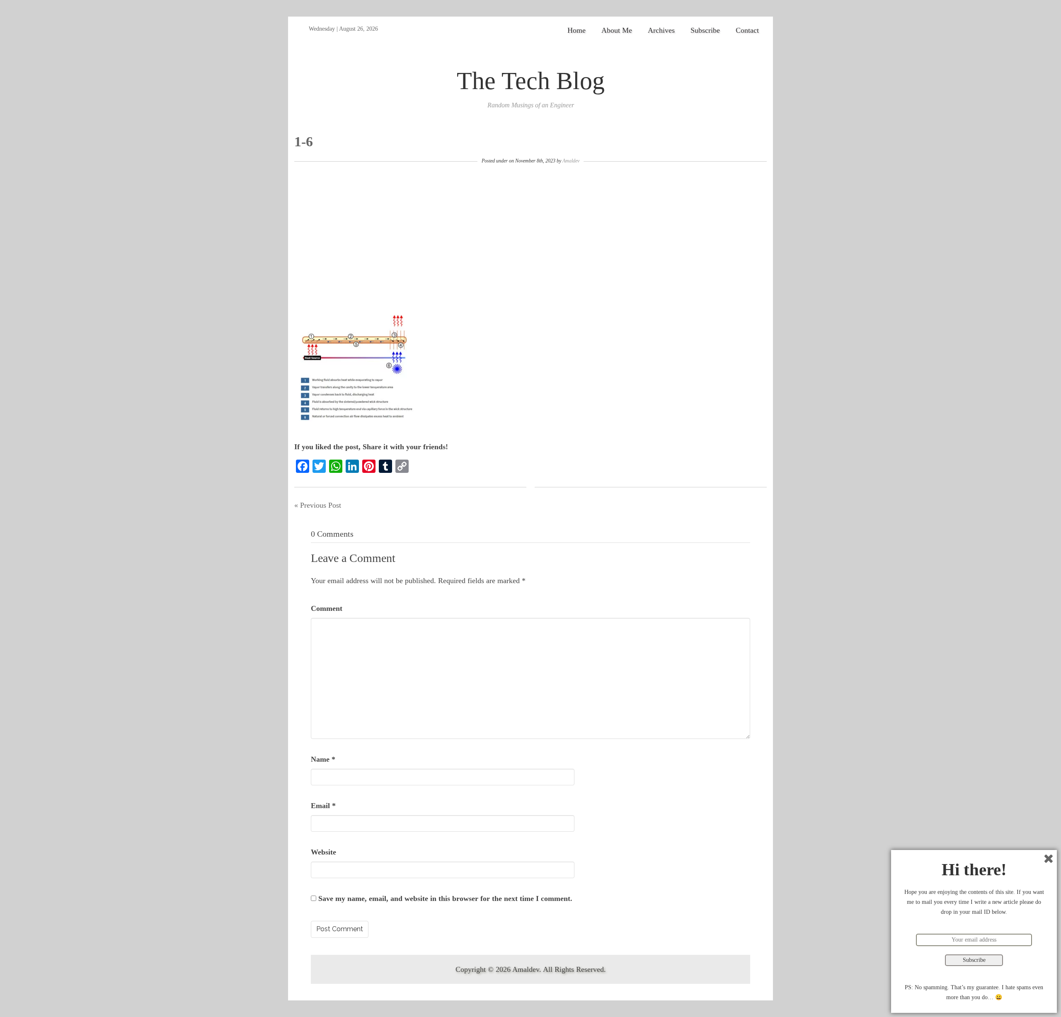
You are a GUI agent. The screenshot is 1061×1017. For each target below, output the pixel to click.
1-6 (303, 141)
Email (323, 805)
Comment (326, 608)
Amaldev (570, 161)
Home (576, 30)
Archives (661, 30)
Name (323, 759)
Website (323, 852)
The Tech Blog (531, 80)
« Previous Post (317, 505)
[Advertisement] (530, 235)
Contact (747, 30)
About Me (616, 30)
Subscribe (705, 30)
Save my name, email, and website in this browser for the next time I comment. (445, 898)
